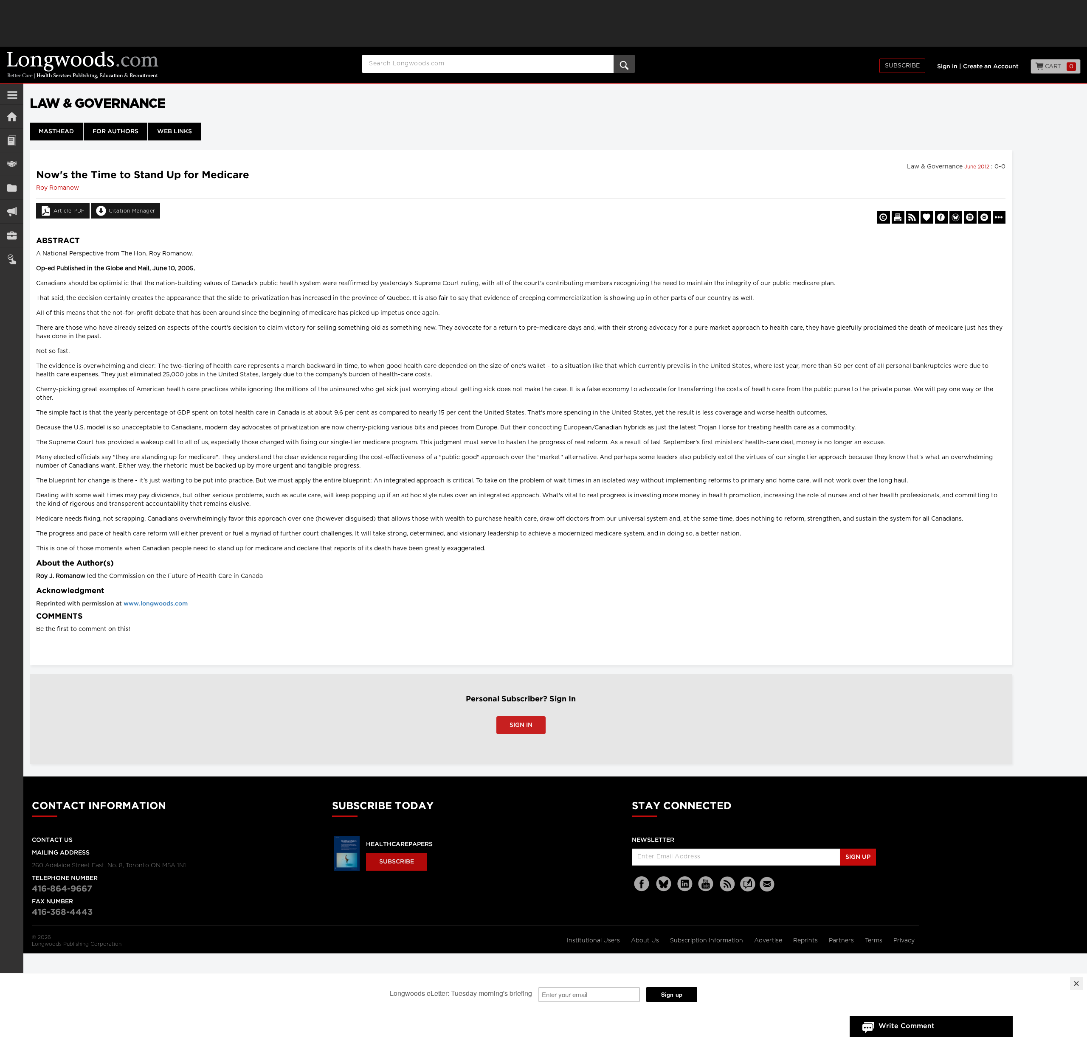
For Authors (115, 131)
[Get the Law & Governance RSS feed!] (912, 217)
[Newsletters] (768, 884)
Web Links (174, 131)
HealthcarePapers (399, 844)
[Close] (1076, 983)
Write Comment (907, 1026)
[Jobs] (11, 235)
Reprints (806, 941)
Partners (842, 941)
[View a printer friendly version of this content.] (898, 217)
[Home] (11, 116)
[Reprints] (883, 217)
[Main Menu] (12, 98)
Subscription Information (706, 941)
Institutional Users (594, 941)
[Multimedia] (11, 211)
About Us (646, 941)
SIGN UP (857, 857)
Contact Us (52, 840)
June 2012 (977, 166)
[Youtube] (706, 884)
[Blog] (747, 888)
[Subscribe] (11, 259)
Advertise (769, 941)
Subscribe (902, 66)
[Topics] (11, 140)
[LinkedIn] (684, 884)
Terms (874, 941)
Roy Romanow (57, 188)
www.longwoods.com (156, 603)
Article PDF (69, 210)
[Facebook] (642, 884)
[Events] (11, 164)
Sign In (521, 725)
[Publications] (11, 187)
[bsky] (663, 884)
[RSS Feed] (727, 884)
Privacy (904, 941)
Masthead (56, 131)
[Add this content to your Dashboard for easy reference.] (927, 217)
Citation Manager (132, 210)
